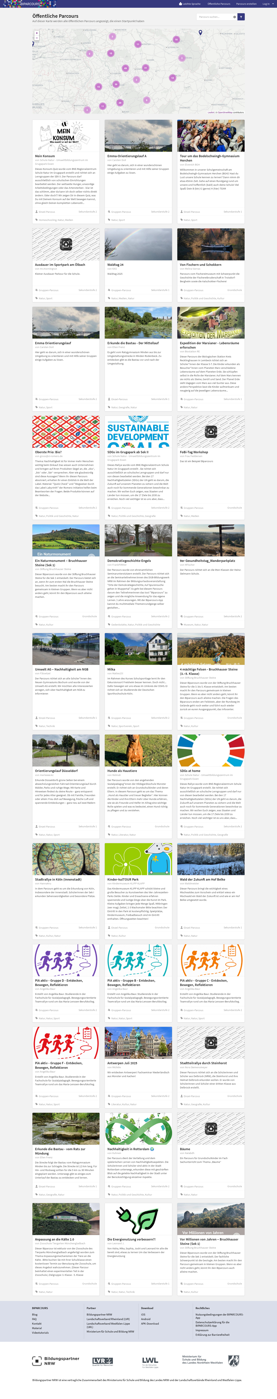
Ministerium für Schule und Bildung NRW (110, 1331)
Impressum (202, 1330)
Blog (34, 1314)
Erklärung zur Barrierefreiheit (213, 1334)
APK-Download (150, 1323)
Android (145, 1319)
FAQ (34, 1319)
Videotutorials (40, 1332)
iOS (143, 1314)
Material (37, 1328)
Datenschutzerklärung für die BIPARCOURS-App (212, 1323)
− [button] (37, 38)
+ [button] (37, 33)
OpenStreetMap (225, 112)
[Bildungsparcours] (30, 4)
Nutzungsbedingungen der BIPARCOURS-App (220, 1316)
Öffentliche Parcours (219, 3)
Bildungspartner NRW (99, 1314)
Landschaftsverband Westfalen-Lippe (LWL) (108, 1325)
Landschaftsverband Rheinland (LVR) (108, 1319)
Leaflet (211, 112)
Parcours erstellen (246, 3)
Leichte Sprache (191, 3)
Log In (266, 3)
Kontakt (36, 1323)
